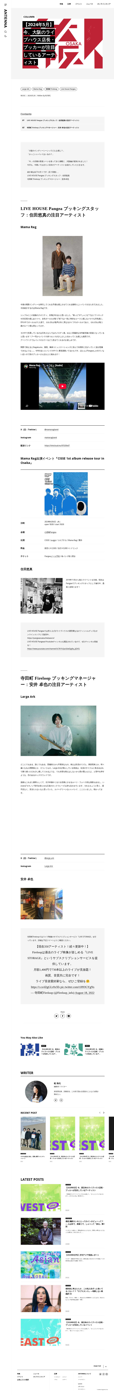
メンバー (80, 1376)
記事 (55, 1374)
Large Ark (25, 89)
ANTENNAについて (84, 1374)
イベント (20, 1377)
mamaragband (51, 437)
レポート (65, 1379)
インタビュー (57, 1376)
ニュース (36, 1374)
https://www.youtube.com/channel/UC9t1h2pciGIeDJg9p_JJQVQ (53, 648)
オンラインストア (39, 1377)
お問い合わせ (81, 1386)
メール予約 (55, 556)
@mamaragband (51, 429)
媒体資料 (80, 1383)
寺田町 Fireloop (51, 89)
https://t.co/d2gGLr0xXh (45, 987)
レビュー (65, 1376)
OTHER (67, 1244)
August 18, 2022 (84, 992)
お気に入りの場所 (23, 1380)
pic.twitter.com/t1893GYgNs (77, 987)
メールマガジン (81, 1379)
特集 (18, 1374)
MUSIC (22, 1161)
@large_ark (49, 858)
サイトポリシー (81, 1389)
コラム (55, 1379)
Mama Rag (37, 89)
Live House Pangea (68, 89)
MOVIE (67, 1311)
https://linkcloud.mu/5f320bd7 (57, 445)
